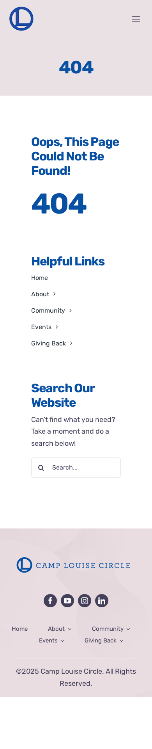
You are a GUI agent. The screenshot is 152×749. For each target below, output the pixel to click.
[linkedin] (101, 600)
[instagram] (84, 600)
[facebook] (50, 600)
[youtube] (67, 600)
